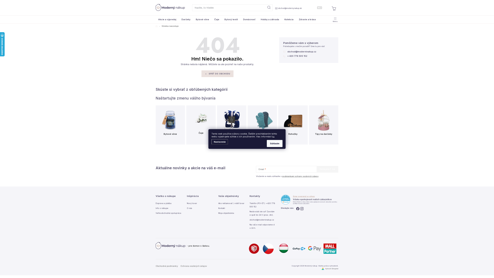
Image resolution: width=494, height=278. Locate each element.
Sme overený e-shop (304, 196)
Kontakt (221, 208)
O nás (189, 208)
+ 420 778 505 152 (297, 56)
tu (273, 136)
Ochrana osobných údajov (193, 266)
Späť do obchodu (219, 74)
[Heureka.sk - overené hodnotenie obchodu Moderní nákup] (285, 199)
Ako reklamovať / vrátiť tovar (231, 203)
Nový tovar (192, 203)
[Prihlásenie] (319, 8)
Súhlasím (274, 143)
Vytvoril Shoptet (331, 269)
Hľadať (269, 7)
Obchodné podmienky (167, 266)
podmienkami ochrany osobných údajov (300, 176)
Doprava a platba (163, 203)
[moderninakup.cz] (268, 248)
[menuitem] (167, 19)
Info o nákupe (162, 208)
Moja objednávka (226, 213)
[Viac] (335, 19)
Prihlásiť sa (327, 169)
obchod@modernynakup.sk (290, 8)
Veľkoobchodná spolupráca (168, 213)
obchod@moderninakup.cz (301, 51)
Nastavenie (220, 142)
